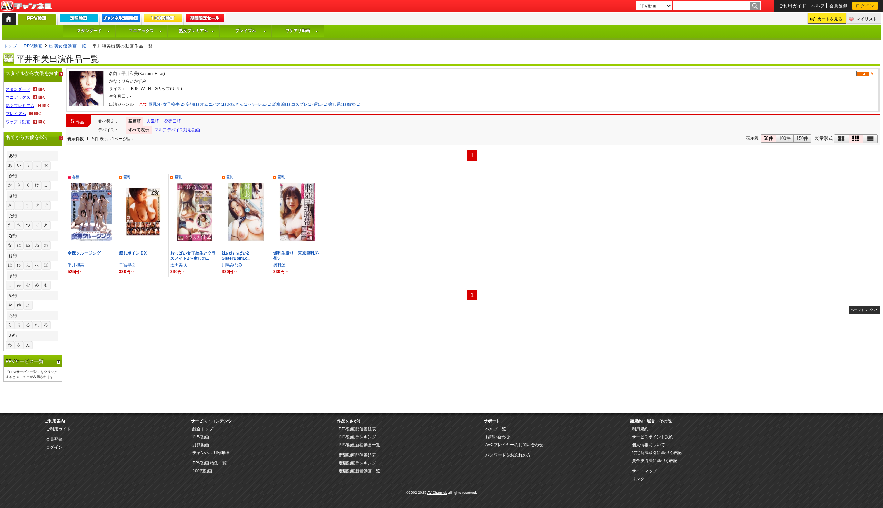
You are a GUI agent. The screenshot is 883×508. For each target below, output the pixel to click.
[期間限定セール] (205, 19)
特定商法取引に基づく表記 (657, 452)
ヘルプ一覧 (495, 428)
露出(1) (320, 104)
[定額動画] (79, 19)
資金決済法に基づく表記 (654, 460)
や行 (13, 295)
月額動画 (200, 444)
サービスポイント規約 (652, 436)
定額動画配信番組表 (357, 455)
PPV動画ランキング (357, 436)
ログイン (865, 5)
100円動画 (202, 471)
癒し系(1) (337, 104)
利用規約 (640, 428)
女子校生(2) (174, 104)
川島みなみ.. (233, 264)
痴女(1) (353, 104)
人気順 (152, 121)
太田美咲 (178, 264)
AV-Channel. (437, 493)
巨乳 (126, 177)
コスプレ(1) (302, 104)
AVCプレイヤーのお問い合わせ (514, 444)
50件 (768, 138)
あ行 (13, 155)
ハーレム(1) (260, 104)
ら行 (13, 315)
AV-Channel (26, 6)
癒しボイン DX (133, 253)
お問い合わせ (497, 436)
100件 (785, 138)
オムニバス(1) (213, 104)
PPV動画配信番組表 (357, 428)
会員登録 (838, 5)
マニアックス (141, 30)
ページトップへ (863, 310)
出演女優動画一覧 (67, 46)
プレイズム (245, 30)
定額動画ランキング (357, 463)
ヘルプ (818, 5)
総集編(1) (281, 104)
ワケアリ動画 (297, 30)
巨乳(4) (155, 104)
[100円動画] (163, 19)
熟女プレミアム (193, 30)
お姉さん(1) (238, 104)
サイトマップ (644, 471)
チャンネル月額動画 (211, 452)
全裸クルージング (84, 253)
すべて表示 (138, 129)
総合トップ (202, 428)
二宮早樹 (127, 264)
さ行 (13, 195)
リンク (638, 479)
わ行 (13, 335)
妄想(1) (192, 104)
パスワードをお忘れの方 (508, 455)
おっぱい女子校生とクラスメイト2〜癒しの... (193, 256)
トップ (10, 46)
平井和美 (76, 264)
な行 (13, 235)
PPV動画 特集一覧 (209, 463)
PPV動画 (33, 46)
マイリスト (866, 19)
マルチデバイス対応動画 (177, 129)
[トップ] (9, 19)
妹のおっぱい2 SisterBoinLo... (237, 256)
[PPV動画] (37, 20)
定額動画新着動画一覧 (359, 471)
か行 (13, 175)
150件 (802, 138)
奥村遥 (279, 264)
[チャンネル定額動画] (121, 19)
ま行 (13, 275)
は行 (13, 255)
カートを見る (829, 19)
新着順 (134, 121)
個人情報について (648, 444)
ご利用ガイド (793, 5)
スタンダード (89, 30)
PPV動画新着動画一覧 (359, 444)
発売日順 (172, 121)
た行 (13, 215)
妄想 (75, 177)
